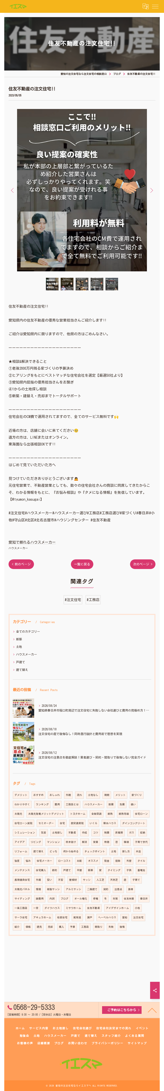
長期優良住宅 (22, 880)
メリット (120, 795)
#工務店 (93, 599)
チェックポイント (95, 851)
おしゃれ (55, 795)
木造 (138, 851)
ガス (131, 832)
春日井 (144, 898)
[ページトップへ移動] (152, 1010)
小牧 (137, 908)
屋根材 (73, 880)
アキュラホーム (42, 917)
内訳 (52, 898)
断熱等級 (124, 814)
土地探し (57, 832)
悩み (28, 861)
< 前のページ (21, 564)
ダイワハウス (52, 908)
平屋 (79, 870)
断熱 (110, 814)
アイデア (20, 842)
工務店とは (72, 804)
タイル (141, 861)
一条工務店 (21, 908)
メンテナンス (22, 870)
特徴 (106, 842)
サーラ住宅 (21, 917)
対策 (115, 898)
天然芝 (114, 880)
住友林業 (129, 898)
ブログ (64, 898)
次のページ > (142, 564)
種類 (126, 842)
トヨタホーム (77, 814)
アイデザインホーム (117, 908)
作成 (84, 832)
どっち (53, 851)
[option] (82, 190)
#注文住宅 (73, 599)
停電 (95, 898)
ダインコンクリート (133, 823)
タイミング (114, 870)
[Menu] (155, 6)
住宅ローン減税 (23, 823)
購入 (61, 927)
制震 (106, 832)
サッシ (87, 880)
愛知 (124, 917)
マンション (53, 842)
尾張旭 (77, 917)
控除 (117, 861)
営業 (95, 842)
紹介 (17, 927)
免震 (122, 804)
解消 (84, 842)
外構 (38, 880)
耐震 (111, 804)
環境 (38, 889)
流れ (79, 795)
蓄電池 (141, 870)
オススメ (93, 861)
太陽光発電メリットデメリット (46, 814)
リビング (36, 842)
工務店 (85, 927)
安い (49, 880)
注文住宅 (138, 917)
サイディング (22, 898)
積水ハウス (109, 823)
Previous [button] (13, 190)
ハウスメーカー (18, 548)
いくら (93, 823)
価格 (28, 927)
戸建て (20, 662)
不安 (60, 880)
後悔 (122, 927)
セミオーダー (46, 823)
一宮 (35, 908)
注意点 (118, 889)
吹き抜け (71, 842)
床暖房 (119, 832)
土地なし (93, 795)
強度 (17, 861)
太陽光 (18, 814)
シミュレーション (25, 832)
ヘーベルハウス (107, 917)
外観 (68, 795)
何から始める (71, 851)
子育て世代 (141, 842)
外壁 (129, 861)
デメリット (21, 795)
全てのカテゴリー (28, 631)
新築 (19, 639)
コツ (95, 832)
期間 (106, 795)
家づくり (137, 795)
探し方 (126, 851)
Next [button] (151, 190)
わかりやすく (22, 804)
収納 (142, 832)
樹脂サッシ (53, 889)
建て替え (22, 669)
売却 (50, 927)
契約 (105, 889)
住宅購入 (41, 870)
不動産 (72, 832)
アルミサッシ (73, 889)
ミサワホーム (73, 908)
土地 (19, 646)
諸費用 (40, 898)
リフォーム (21, 851)
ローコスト (64, 861)
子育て (136, 880)
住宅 (62, 823)
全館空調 (96, 814)
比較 (79, 861)
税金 (106, 861)
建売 (39, 927)
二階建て (92, 889)
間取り (98, 927)
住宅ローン (141, 814)
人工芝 (100, 880)
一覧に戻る (82, 564)
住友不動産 (93, 908)
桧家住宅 (62, 917)
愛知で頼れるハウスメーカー (32, 542)
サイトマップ (137, 1043)
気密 (43, 832)
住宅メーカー (44, 861)
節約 (54, 870)
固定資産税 (77, 823)
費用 (57, 804)
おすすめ (38, 795)
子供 (129, 870)
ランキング (42, 804)
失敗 (111, 927)
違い (133, 804)
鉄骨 (130, 889)
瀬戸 (89, 917)
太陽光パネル (22, 889)
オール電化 (80, 898)
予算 (72, 927)
